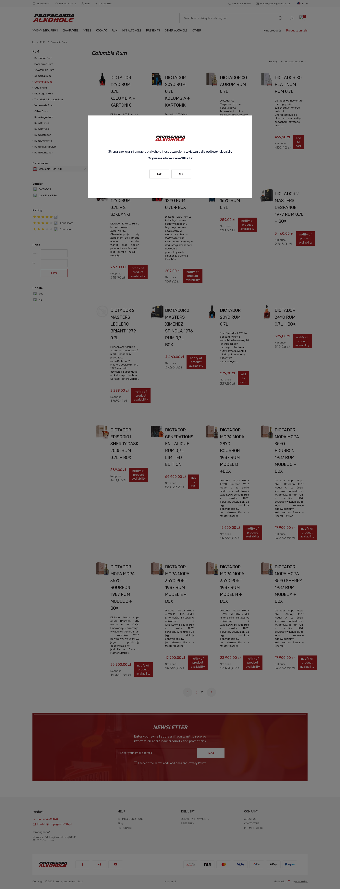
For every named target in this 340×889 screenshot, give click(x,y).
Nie (181, 174)
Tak (159, 174)
